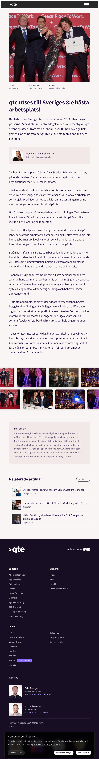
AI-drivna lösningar (17, 575)
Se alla (81, 479)
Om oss (12, 632)
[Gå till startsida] (15, 4)
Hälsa (52, 579)
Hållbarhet (54, 633)
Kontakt (12, 665)
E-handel (13, 598)
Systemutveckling (16, 602)
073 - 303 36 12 (44, 712)
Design (12, 588)
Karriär (12, 660)
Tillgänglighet (15, 607)
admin (12, 726)
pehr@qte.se (30, 694)
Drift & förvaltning (16, 593)
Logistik (53, 584)
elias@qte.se (30, 712)
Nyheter (12, 655)
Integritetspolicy (57, 637)
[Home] (17, 549)
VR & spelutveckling (17, 612)
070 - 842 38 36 (44, 694)
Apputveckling (15, 579)
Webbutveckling (16, 616)
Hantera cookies (57, 642)
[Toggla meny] (86, 4)
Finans (52, 575)
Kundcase (13, 651)
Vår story (13, 646)
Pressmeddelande (57, 88)
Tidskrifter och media (59, 588)
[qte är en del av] (86, 549)
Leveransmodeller (17, 637)
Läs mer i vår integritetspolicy (47, 744)
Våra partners (15, 642)
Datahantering (15, 584)
